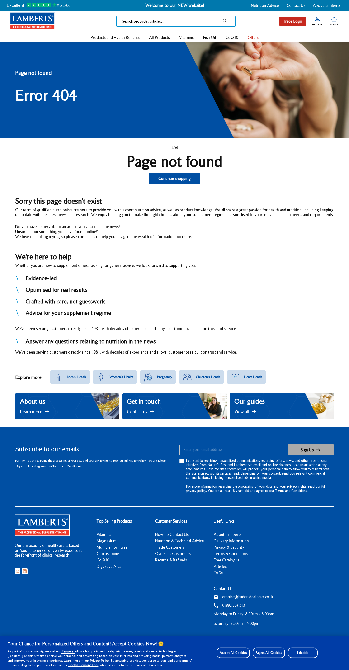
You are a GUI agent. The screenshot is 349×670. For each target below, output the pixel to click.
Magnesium (107, 541)
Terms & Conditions (231, 554)
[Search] (225, 21)
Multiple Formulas (112, 547)
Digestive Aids (109, 566)
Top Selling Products (114, 521)
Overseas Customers (173, 554)
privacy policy (196, 491)
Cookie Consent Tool (83, 665)
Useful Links (224, 521)
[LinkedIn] (25, 571)
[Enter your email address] (229, 449)
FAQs (218, 573)
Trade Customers (169, 547)
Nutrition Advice (265, 5)
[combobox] (176, 21)
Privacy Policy (137, 460)
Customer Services (171, 521)
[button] (334, 21)
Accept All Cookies (233, 653)
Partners (68, 651)
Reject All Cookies (269, 653)
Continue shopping (174, 178)
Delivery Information (231, 541)
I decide (302, 653)
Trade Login (292, 21)
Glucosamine (108, 554)
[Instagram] (17, 571)
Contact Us (296, 5)
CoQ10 (103, 560)
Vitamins (104, 534)
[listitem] (70, 377)
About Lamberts (326, 5)
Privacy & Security (229, 547)
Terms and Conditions (291, 491)
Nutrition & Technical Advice (179, 541)
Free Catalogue (227, 560)
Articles (220, 566)
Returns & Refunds (171, 560)
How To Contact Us (172, 534)
